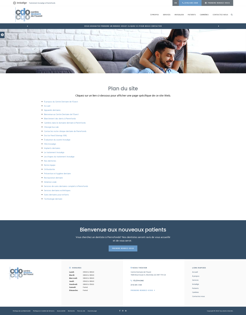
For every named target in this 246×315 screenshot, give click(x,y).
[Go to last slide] (27, 26)
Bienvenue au (61, 114)
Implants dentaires (52, 148)
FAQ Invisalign (50, 143)
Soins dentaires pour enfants (56, 194)
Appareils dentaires (52, 110)
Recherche (71, 311)
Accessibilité (61, 311)
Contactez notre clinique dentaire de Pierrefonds (65, 131)
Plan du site (81, 311)
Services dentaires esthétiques (57, 190)
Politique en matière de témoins (43, 311)
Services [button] (167, 14)
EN (176, 3)
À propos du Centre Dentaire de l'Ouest (61, 101)
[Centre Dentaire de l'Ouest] (27, 14)
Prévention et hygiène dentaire (57, 173)
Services (195, 280)
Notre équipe (49, 165)
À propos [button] (154, 14)
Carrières (204, 14)
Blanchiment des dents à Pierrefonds (60, 118)
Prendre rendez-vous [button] (218, 3)
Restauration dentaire (53, 177)
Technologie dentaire (53, 198)
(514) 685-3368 (191, 3)
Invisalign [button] (179, 14)
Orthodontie (49, 169)
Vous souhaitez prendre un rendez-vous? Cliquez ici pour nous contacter (123, 26)
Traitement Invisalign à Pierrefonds (42, 3)
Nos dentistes (50, 160)
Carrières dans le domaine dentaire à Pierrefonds (65, 122)
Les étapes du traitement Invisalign (59, 156)
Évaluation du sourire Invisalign (57, 139)
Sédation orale (50, 181)
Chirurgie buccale (51, 126)
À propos (195, 276)
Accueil (47, 105)
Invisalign (195, 284)
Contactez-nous (220, 14)
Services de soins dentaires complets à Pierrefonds (66, 186)
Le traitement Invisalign (54, 152)
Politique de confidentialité (21, 311)
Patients (192, 14)
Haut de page (92, 311)
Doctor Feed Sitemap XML (55, 135)
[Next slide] (219, 26)
